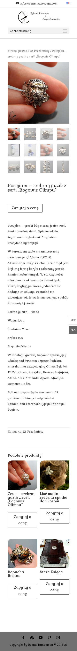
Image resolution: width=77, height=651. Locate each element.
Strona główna (17, 51)
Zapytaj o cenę (25, 208)
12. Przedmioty (39, 51)
